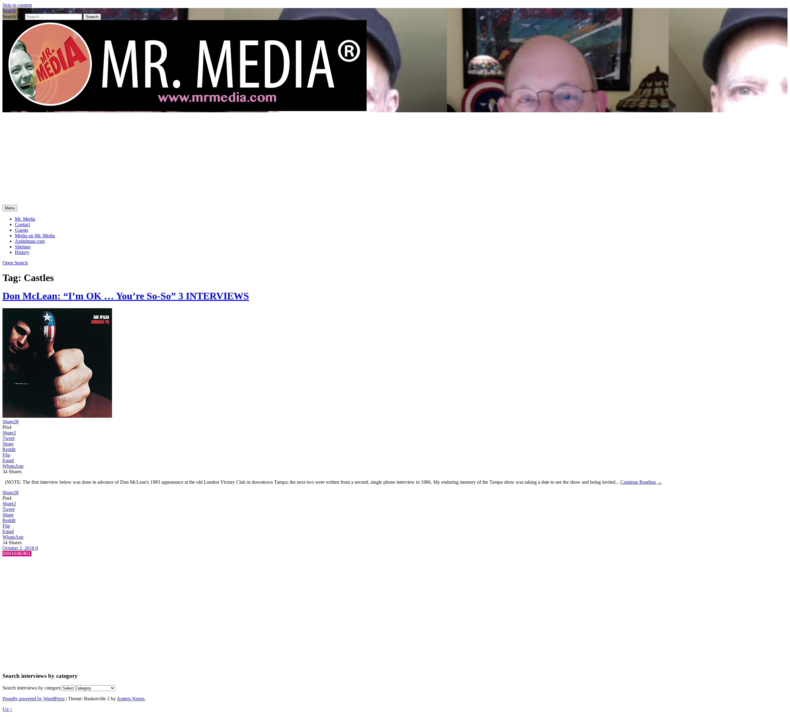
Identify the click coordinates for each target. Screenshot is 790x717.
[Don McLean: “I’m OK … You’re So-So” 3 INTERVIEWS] (57, 416)
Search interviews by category (31, 687)
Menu (10, 208)
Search (9, 10)
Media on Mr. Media (35, 235)
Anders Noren (130, 698)
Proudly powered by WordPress (33, 698)
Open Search (15, 262)
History (22, 252)
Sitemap (23, 246)
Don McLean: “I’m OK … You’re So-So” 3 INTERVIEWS (125, 295)
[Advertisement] (395, 158)
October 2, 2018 (18, 548)
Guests (21, 230)
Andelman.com (30, 241)
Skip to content (17, 5)
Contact (22, 224)
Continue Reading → (641, 482)
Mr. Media (25, 219)
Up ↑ (7, 709)
